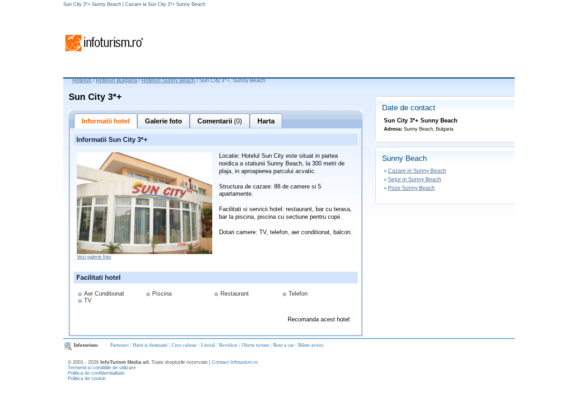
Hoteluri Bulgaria (116, 80)
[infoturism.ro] (103, 53)
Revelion (228, 345)
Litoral (208, 345)
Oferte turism (255, 345)
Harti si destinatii (150, 345)
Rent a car (283, 345)
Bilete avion (310, 345)
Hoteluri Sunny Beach (168, 80)
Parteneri (119, 345)
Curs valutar (184, 345)
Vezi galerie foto (94, 256)
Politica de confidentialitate (96, 373)
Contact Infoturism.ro (235, 362)
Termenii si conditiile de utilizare (102, 367)
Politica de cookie (87, 378)
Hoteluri (82, 80)
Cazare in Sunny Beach (417, 171)
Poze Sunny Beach (411, 188)
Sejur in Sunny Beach (414, 179)
